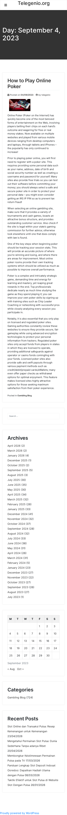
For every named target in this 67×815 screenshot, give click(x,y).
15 (40, 640)
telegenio (45, 95)
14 (33, 640)
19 (18, 648)
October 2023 (16, 582)
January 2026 (16, 455)
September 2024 (17, 528)
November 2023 (17, 577)
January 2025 (16, 509)
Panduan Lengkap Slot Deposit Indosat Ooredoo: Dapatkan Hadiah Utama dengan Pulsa (31, 770)
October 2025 (16, 465)
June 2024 (14, 543)
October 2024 (16, 523)
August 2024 (15, 533)
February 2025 (16, 504)
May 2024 (13, 548)
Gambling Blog (24, 395)
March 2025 (14, 499)
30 (48, 655)
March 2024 (14, 558)
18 (10, 648)
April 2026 (13, 445)
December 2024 (17, 514)
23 (48, 648)
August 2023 (15, 592)
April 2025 (13, 494)
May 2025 (13, 489)
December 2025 (17, 460)
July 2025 (13, 479)
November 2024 (17, 519)
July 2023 (13, 597)
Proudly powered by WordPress (19, 813)
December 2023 (17, 572)
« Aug (11, 669)
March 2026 (14, 450)
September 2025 (17, 470)
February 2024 (16, 562)
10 (55, 633)
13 (25, 640)
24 (55, 648)
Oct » (20, 669)
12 (18, 640)
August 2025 (15, 475)
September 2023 (17, 587)
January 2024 (16, 567)
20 (25, 648)
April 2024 (13, 553)
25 (11, 655)
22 (40, 648)
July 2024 (13, 538)
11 (10, 640)
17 (55, 640)
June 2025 (14, 484)
